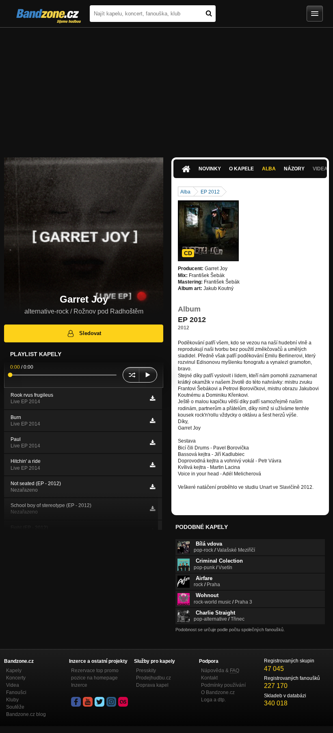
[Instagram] (111, 702)
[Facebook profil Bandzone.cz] (76, 702)
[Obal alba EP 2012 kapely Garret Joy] (208, 230)
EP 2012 (210, 192)
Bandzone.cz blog (26, 714)
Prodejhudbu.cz (153, 678)
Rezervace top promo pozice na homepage (95, 674)
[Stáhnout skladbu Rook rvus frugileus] (152, 398)
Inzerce (79, 685)
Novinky (210, 169)
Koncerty (16, 678)
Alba (269, 169)
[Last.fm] (123, 702)
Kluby (12, 700)
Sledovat (90, 333)
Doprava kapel (152, 685)
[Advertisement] (166, 88)
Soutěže (15, 707)
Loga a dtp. (213, 700)
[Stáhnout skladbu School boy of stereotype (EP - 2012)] (152, 509)
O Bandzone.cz (218, 692)
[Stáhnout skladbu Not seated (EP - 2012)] (152, 487)
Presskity (146, 670)
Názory (294, 169)
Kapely (14, 670)
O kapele (241, 169)
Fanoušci (16, 692)
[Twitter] (99, 702)
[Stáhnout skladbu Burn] (152, 420)
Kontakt (209, 678)
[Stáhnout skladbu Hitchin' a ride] (152, 465)
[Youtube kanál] (88, 702)
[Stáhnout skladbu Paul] (152, 442)
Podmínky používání (223, 685)
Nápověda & (220, 670)
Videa (12, 685)
